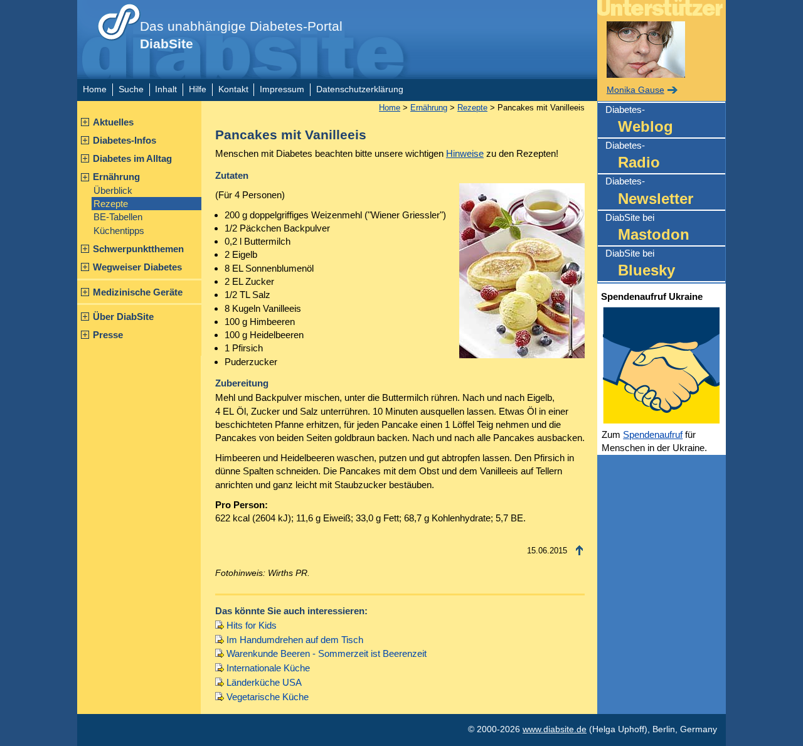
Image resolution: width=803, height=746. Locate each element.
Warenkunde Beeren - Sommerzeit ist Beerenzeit (326, 653)
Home (95, 89)
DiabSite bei (647, 227)
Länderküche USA (264, 682)
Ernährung (116, 176)
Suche (131, 89)
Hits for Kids (251, 625)
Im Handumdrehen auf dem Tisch (294, 639)
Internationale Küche (268, 668)
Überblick (112, 190)
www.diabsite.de (555, 729)
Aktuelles (113, 122)
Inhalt (166, 89)
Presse (108, 334)
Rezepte (110, 203)
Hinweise (465, 153)
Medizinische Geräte (138, 292)
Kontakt (233, 89)
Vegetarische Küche (267, 696)
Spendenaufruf (653, 434)
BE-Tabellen (117, 216)
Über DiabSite (123, 316)
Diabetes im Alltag (132, 158)
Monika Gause (635, 90)
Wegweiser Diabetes (137, 267)
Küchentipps (118, 230)
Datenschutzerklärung (359, 89)
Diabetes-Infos (124, 140)
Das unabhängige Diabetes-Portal (241, 35)
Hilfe (197, 89)
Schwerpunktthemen (138, 248)
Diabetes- (639, 119)
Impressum (282, 89)
